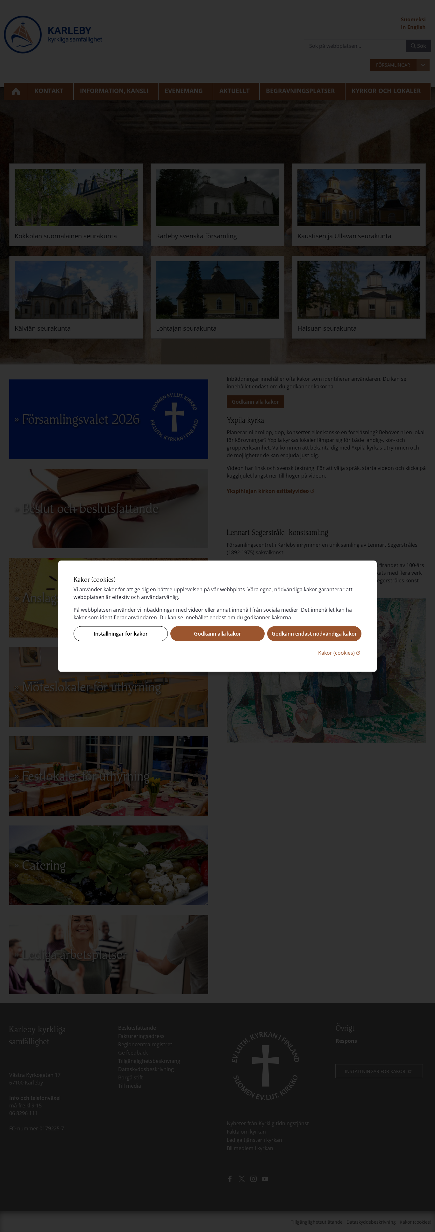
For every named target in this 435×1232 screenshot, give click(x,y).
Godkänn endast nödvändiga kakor (314, 633)
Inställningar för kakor (121, 633)
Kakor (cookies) (339, 652)
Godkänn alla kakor (217, 633)
